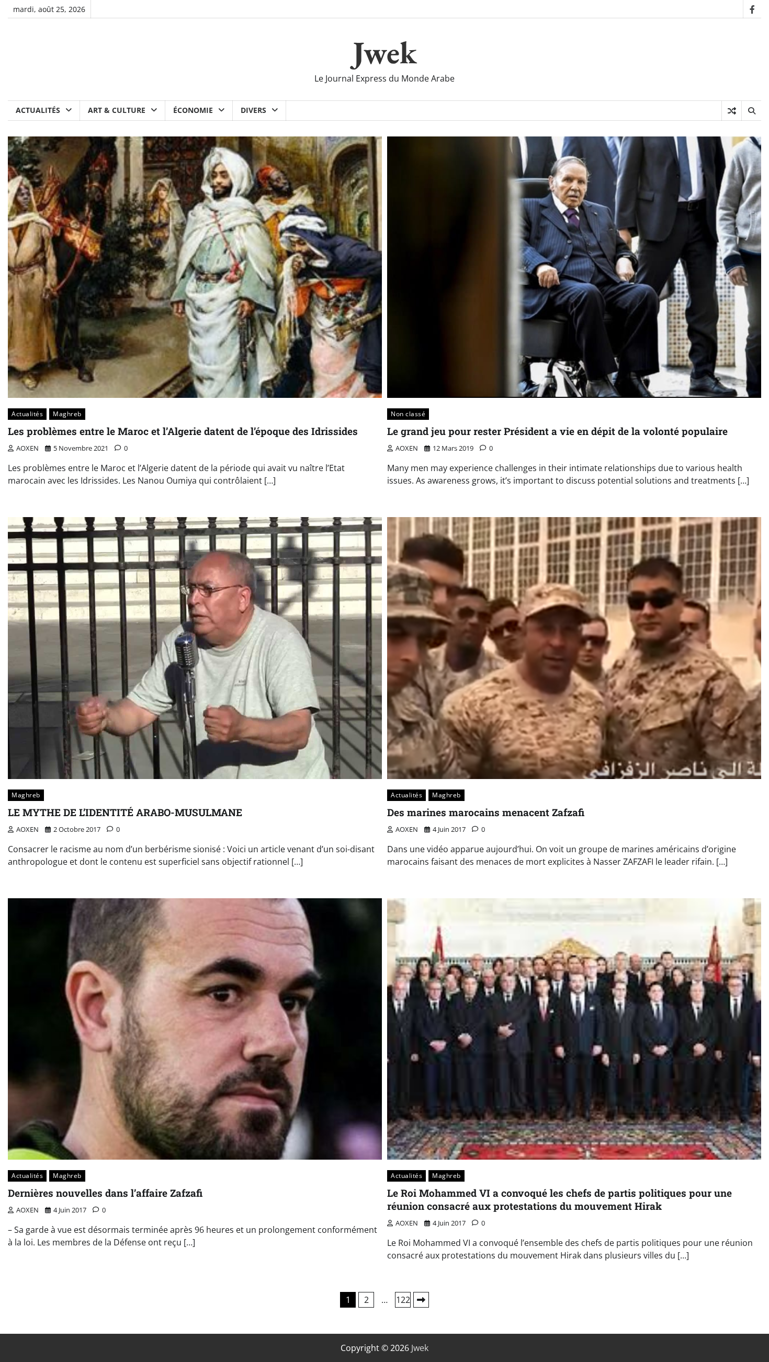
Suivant (421, 1300)
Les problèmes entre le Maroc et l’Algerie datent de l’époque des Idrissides (183, 431)
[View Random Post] (731, 111)
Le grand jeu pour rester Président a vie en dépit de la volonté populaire (557, 431)
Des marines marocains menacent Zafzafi (485, 812)
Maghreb (67, 413)
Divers (253, 110)
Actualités (38, 110)
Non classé (408, 413)
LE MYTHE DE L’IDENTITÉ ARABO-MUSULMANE (125, 812)
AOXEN (27, 448)
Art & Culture (116, 110)
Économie (193, 110)
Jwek (385, 52)
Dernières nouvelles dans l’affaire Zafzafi (105, 1192)
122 (403, 1300)
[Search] (751, 111)
